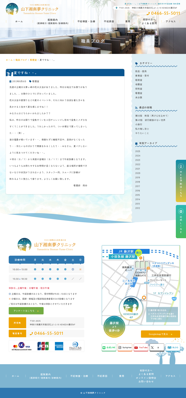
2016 (137, 190)
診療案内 (63, 23)
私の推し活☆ (142, 128)
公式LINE (111, 347)
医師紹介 (42, 23)
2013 (137, 203)
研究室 (138, 88)
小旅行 (138, 124)
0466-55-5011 (48, 333)
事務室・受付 (142, 75)
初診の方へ (146, 370)
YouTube (143, 347)
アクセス (171, 21)
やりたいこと (142, 133)
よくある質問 (146, 374)
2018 (137, 181)
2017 (137, 186)
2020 (137, 173)
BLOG (175, 347)
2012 (137, 207)
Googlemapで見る (158, 334)
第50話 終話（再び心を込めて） (152, 115)
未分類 (138, 97)
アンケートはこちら (24, 310)
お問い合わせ (146, 381)
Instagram (126, 347)
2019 (137, 177)
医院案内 (52, 23)
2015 (137, 194)
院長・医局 (141, 71)
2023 (137, 159)
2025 (137, 151)
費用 (127, 21)
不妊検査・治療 (86, 21)
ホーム (19, 21)
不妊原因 (109, 21)
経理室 (138, 79)
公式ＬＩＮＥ (181, 225)
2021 (137, 168)
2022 (137, 164)
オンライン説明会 (146, 377)
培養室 (138, 84)
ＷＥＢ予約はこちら (181, 184)
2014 (137, 199)
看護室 (35, 81)
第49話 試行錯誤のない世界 (150, 119)
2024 (138, 155)
